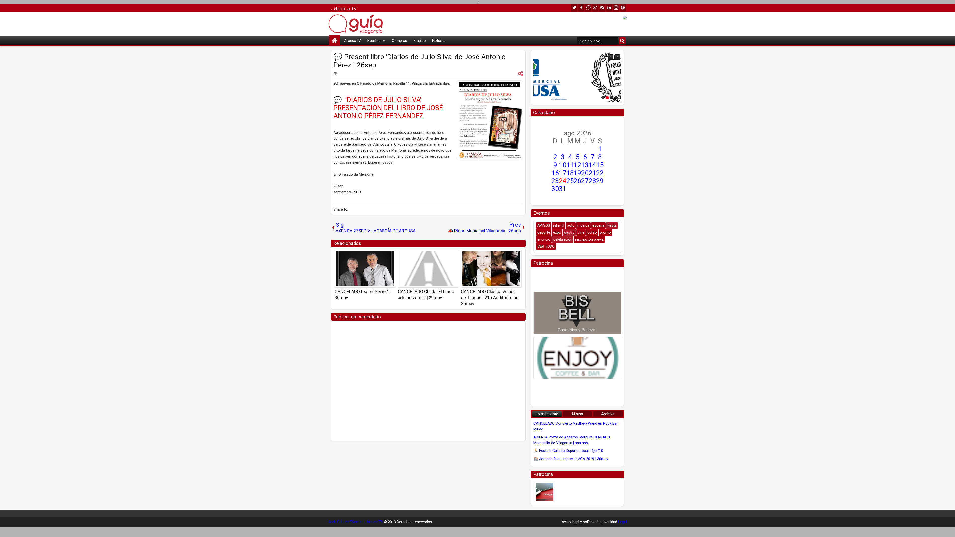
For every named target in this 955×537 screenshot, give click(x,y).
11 (570, 165)
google (595, 8)
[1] (603, 97)
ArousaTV (352, 40)
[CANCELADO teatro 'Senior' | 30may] (365, 268)
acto (570, 225)
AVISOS (543, 225)
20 (585, 173)
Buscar (622, 40)
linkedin (609, 8)
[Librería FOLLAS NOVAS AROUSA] (577, 77)
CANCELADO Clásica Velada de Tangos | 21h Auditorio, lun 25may (490, 297)
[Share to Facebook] (379, 255)
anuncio (543, 239)
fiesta (612, 225)
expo (557, 232)
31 (562, 189)
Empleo (420, 40)
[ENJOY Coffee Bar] (577, 358)
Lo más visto (546, 414)
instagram (616, 8)
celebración (562, 239)
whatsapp (588, 8)
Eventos (374, 40)
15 (600, 165)
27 (585, 181)
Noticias (439, 40)
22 (600, 173)
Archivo (608, 414)
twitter (574, 8)
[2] (607, 97)
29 (600, 181)
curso (592, 232)
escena (598, 225)
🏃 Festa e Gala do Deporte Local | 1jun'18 (568, 450)
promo (605, 232)
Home (334, 40)
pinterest (623, 8)
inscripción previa (589, 239)
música (583, 225)
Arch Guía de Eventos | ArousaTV (355, 522)
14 (592, 165)
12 (577, 165)
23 (555, 181)
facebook (581, 8)
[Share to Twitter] (384, 255)
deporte (543, 232)
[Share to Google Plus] (389, 255)
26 (577, 181)
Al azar (577, 414)
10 (562, 165)
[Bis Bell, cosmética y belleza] (577, 313)
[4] (615, 97)
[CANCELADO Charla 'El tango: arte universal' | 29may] (428, 268)
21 (592, 173)
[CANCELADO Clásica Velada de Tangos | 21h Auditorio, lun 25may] (491, 268)
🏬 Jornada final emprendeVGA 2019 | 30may (570, 459)
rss (602, 8)
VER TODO (546, 246)
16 (555, 173)
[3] (611, 97)
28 (592, 181)
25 (570, 181)
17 (562, 173)
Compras (399, 40)
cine (581, 232)
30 (555, 189)
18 (570, 173)
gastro (569, 232)
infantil (558, 225)
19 (577, 173)
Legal (622, 522)
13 (585, 165)
